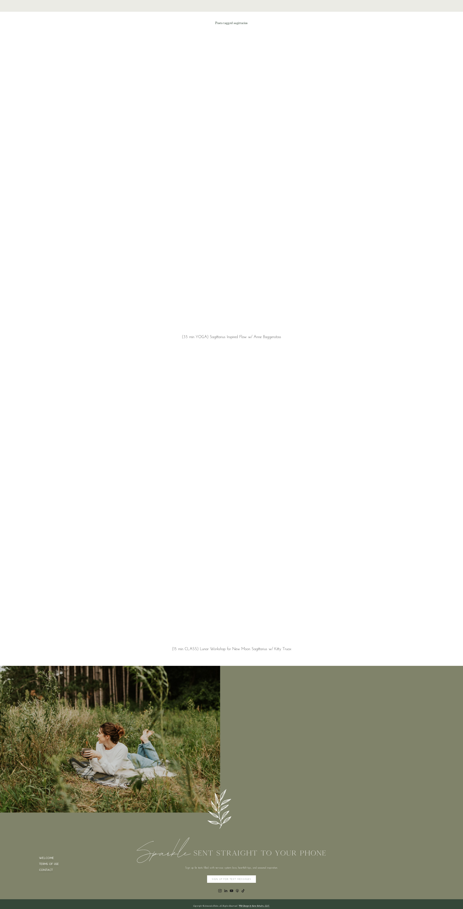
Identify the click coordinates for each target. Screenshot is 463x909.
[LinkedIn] (226, 891)
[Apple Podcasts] (237, 891)
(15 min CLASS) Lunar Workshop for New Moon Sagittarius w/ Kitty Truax (231, 648)
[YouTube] (231, 891)
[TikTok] (243, 891)
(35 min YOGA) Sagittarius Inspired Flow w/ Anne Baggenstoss (231, 336)
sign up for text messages (231, 879)
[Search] (84, 5)
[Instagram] (220, 891)
